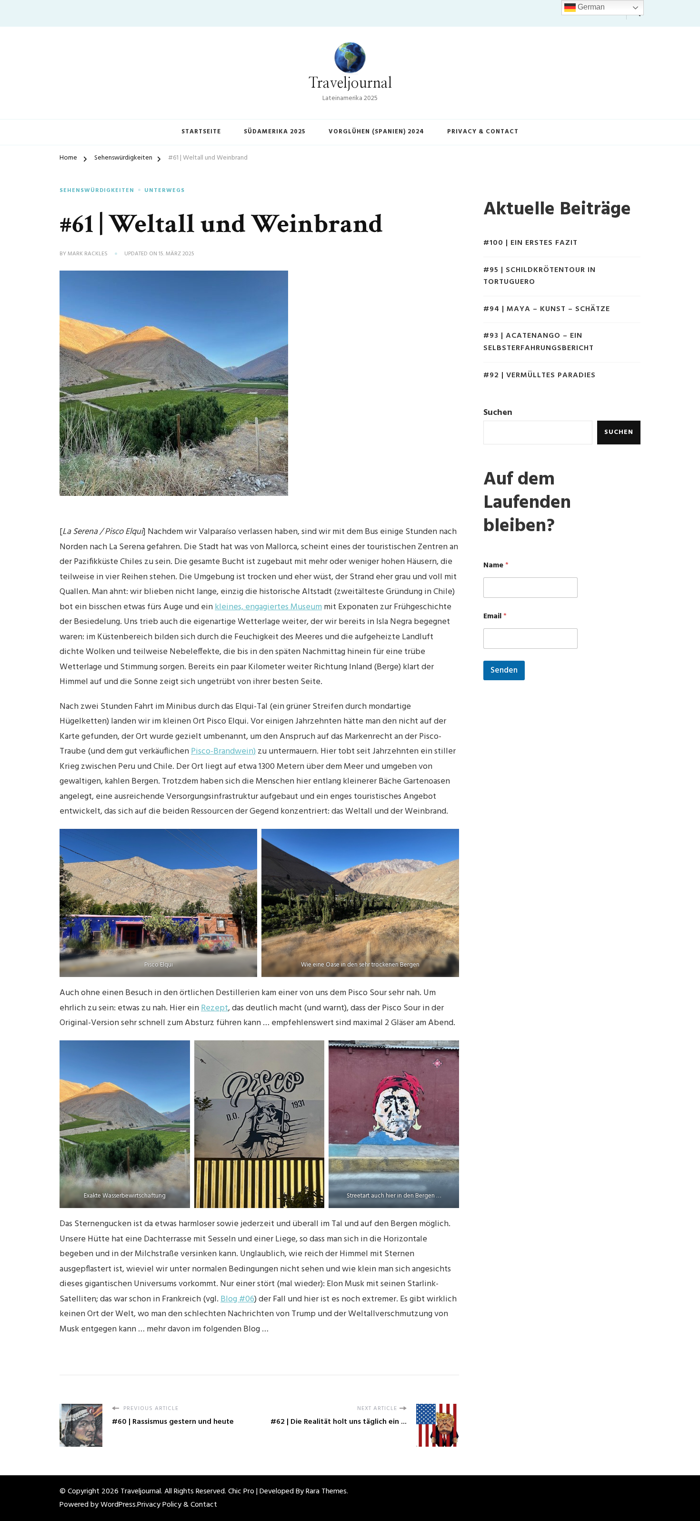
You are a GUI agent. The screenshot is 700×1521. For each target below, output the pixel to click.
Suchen (497, 413)
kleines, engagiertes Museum (268, 607)
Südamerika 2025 (275, 132)
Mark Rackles (88, 254)
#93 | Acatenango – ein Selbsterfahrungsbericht (538, 342)
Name (496, 565)
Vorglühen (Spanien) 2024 (376, 132)
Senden (504, 670)
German (590, 7)
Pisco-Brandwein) (223, 751)
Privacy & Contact (483, 132)
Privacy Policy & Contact (177, 1505)
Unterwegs (164, 191)
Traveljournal (350, 83)
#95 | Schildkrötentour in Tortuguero (539, 276)
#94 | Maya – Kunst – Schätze (546, 309)
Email (495, 616)
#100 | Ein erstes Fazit (530, 243)
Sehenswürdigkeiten (97, 191)
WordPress (118, 1505)
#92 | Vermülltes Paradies (539, 376)
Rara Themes (326, 1491)
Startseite (201, 132)
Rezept (214, 1008)
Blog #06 (237, 1299)
